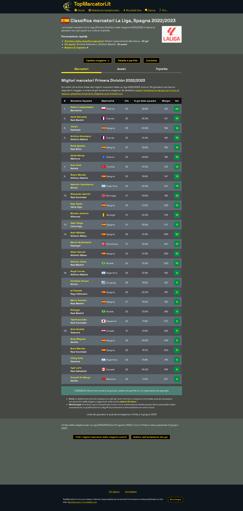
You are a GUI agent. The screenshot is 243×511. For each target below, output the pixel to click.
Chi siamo (114, 491)
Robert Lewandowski (82, 107)
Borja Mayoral (78, 338)
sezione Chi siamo (127, 401)
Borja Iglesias (77, 145)
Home (81, 10)
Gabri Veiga (76, 223)
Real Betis (76, 149)
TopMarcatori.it (92, 4)
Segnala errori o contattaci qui (82, 502)
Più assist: (70, 44)
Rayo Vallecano (78, 293)
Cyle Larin (76, 367)
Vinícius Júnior (78, 261)
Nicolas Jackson (79, 213)
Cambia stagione (96, 60)
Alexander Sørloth (80, 194)
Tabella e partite (128, 60)
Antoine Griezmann (80, 136)
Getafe (74, 168)
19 (177, 118)
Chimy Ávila (76, 358)
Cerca (151, 10)
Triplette (162, 69)
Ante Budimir (77, 329)
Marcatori (81, 69)
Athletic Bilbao (78, 235)
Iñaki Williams (77, 232)
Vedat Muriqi (77, 155)
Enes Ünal (75, 165)
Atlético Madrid (79, 139)
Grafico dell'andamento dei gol (150, 437)
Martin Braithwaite (80, 242)
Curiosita (151, 60)
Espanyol (75, 129)
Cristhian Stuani (79, 280)
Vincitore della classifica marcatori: (84, 41)
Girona (74, 187)
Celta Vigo (76, 207)
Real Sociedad (78, 197)
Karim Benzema (78, 116)
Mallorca (75, 158)
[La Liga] (171, 40)
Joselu (74, 126)
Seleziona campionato (105, 10)
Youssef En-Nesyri (80, 377)
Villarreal (75, 216)
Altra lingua (175, 499)
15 (177, 137)
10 (177, 234)
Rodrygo (75, 309)
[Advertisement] (121, 465)
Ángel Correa (77, 271)
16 (177, 128)
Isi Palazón (76, 290)
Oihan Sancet (78, 251)
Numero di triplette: (75, 47)
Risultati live (133, 10)
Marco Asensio (78, 300)
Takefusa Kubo (78, 319)
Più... (164, 10)
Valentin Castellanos (82, 184)
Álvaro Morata (78, 174)
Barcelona (76, 110)
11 (177, 224)
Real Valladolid (78, 371)
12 (177, 195)
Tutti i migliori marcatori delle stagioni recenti (101, 437)
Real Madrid (77, 120)
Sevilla (74, 380)
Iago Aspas (76, 203)
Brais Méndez (77, 348)
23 (176, 108)
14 (177, 166)
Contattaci (131, 491)
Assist (121, 69)
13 (177, 176)
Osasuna (75, 332)
